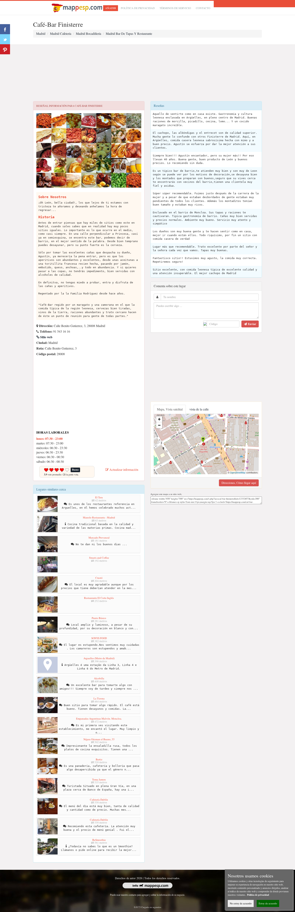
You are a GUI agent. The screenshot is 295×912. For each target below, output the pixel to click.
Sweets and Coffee (99, 557)
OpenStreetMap (237, 472)
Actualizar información (123, 469)
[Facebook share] (5, 29)
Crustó (99, 578)
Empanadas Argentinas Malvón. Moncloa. (99, 718)
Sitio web (45, 337)
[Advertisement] (147, 73)
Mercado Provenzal (99, 537)
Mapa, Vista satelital (170, 409)
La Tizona (99, 698)
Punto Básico (99, 618)
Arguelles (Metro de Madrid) (99, 658)
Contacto (203, 8)
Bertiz (99, 759)
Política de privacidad (138, 8)
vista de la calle (199, 409)
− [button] (159, 425)
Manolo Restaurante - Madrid (99, 517)
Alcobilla (99, 678)
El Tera (99, 497)
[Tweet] (5, 39)
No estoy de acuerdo (241, 903)
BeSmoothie (99, 840)
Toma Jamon (99, 779)
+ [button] (159, 419)
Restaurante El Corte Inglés (99, 598)
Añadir (110, 8)
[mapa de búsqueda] (77, 7)
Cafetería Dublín (99, 799)
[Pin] (5, 49)
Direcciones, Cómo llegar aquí (239, 483)
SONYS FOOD (99, 638)
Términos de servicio (175, 8)
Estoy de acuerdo (268, 903)
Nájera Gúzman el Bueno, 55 (99, 739)
